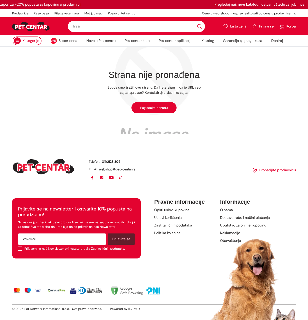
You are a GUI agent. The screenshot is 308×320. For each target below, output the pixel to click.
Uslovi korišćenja (168, 217)
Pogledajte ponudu (154, 108)
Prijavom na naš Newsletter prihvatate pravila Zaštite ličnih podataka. (74, 248)
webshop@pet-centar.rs (117, 169)
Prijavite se (121, 239)
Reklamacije (230, 233)
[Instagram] (102, 177)
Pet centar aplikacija (176, 40)
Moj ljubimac (93, 13)
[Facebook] (92, 177)
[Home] (43, 166)
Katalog (208, 40)
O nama (226, 210)
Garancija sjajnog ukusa (242, 40)
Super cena (68, 40)
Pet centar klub (137, 40)
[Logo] (31, 26)
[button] (234, 26)
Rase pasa (41, 13)
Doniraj (277, 40)
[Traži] (199, 26)
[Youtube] (111, 177)
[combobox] (136, 26)
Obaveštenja (230, 240)
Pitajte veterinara (66, 13)
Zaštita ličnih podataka (173, 225)
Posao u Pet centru (122, 13)
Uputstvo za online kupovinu (243, 225)
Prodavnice (20, 13)
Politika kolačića (167, 233)
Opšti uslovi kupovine (171, 210)
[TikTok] (120, 177)
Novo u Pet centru (101, 40)
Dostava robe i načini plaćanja (245, 217)
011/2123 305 (111, 162)
